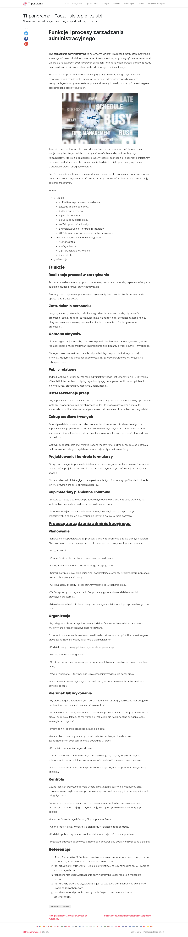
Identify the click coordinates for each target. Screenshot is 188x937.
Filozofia (140, 4)
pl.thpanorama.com (32, 932)
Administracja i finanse (59, 906)
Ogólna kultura (92, 4)
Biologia (105, 4)
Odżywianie (77, 4)
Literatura (116, 4)
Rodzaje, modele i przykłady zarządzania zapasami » (127, 917)
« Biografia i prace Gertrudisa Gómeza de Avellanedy (68, 917)
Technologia (128, 4)
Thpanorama (35, 3)
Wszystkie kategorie (156, 4)
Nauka (66, 4)
